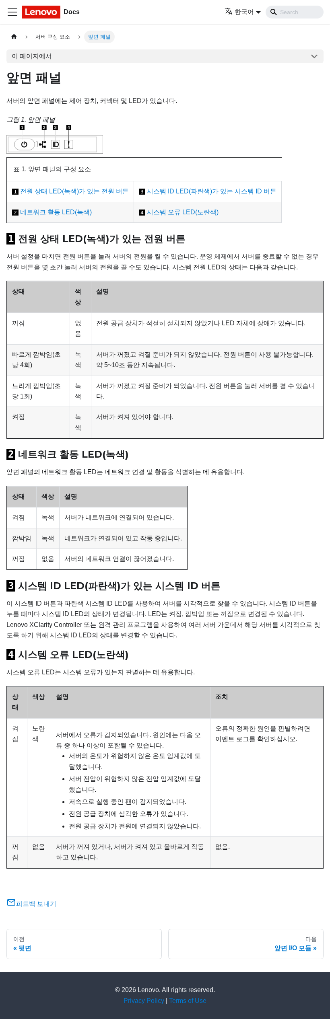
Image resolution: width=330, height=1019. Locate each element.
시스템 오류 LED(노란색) (183, 212)
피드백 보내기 (36, 903)
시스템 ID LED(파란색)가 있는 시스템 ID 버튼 (211, 191)
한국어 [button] (244, 11)
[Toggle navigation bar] (12, 12)
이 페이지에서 (32, 56)
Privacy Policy (144, 1000)
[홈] (14, 37)
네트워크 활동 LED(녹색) (56, 212)
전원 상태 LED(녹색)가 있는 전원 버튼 (74, 191)
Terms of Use (187, 1000)
